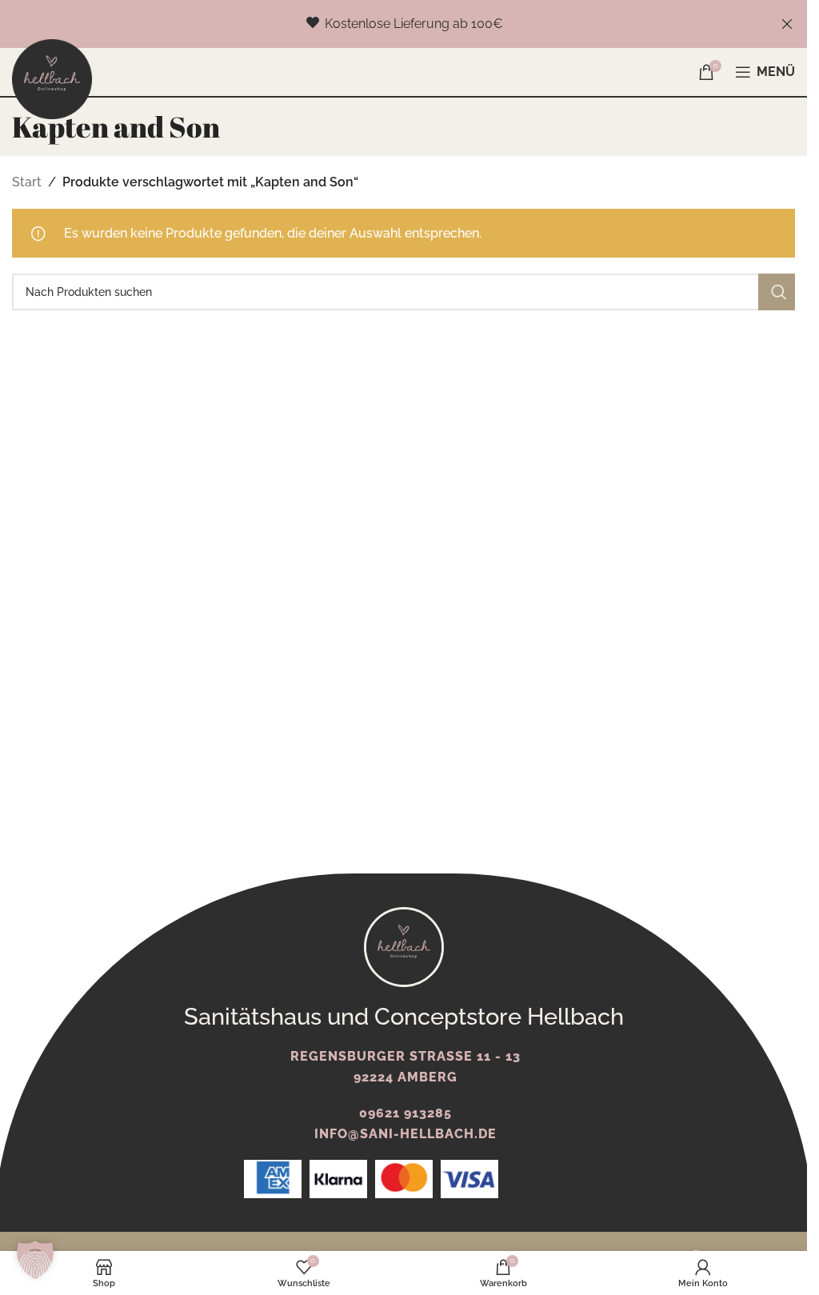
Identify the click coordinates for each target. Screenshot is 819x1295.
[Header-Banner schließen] (787, 24)
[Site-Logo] (52, 78)
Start (27, 182)
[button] (35, 1260)
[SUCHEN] (776, 292)
